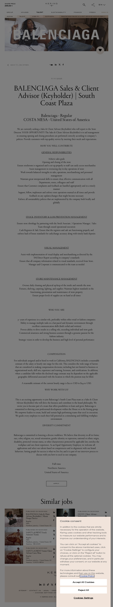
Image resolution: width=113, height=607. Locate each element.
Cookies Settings (83, 598)
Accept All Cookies (83, 582)
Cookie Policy (87, 576)
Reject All (83, 590)
